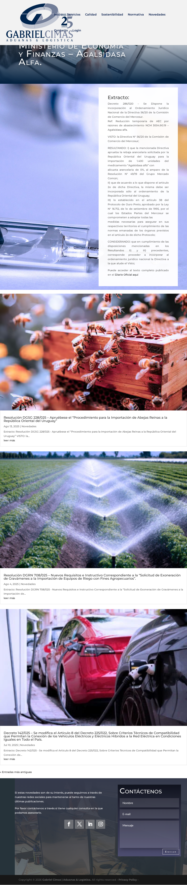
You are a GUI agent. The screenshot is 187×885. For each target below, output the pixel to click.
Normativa (136, 14)
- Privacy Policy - (127, 879)
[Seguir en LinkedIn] (90, 824)
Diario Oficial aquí (126, 274)
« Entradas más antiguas (16, 772)
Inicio (58, 14)
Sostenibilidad (112, 14)
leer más (9, 440)
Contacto (61, 30)
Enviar (171, 851)
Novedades (157, 14)
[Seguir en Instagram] (100, 824)
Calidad (91, 14)
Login (76, 30)
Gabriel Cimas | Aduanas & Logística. (66, 879)
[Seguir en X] (79, 824)
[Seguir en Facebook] (68, 824)
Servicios (73, 14)
